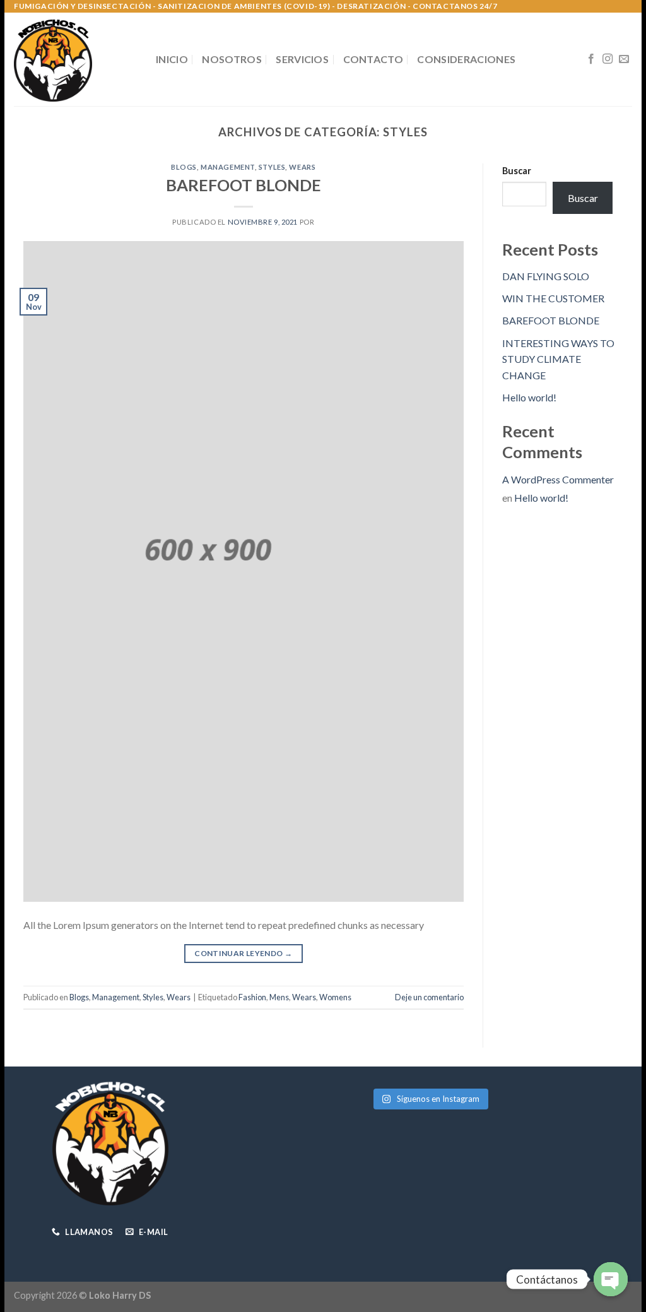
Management (228, 167)
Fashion (252, 997)
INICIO (172, 59)
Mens (279, 997)
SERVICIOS (302, 59)
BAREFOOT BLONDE (243, 184)
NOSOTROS (232, 59)
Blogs (184, 167)
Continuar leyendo (243, 953)
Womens (335, 997)
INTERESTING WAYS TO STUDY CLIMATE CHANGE (558, 359)
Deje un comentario (429, 997)
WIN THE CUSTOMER (553, 298)
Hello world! (529, 397)
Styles (272, 167)
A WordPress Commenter (558, 479)
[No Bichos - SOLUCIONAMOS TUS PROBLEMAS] (75, 59)
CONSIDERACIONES (466, 59)
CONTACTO (373, 59)
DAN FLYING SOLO (545, 276)
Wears (302, 167)
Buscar (516, 170)
